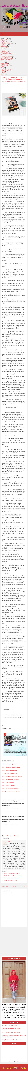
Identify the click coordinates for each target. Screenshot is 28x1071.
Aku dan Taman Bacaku (7, 58)
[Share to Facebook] (8, 838)
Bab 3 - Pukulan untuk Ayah (9, 770)
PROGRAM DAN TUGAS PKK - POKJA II (11, 1032)
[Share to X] (6, 838)
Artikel (3, 50)
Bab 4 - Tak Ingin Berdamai (10, 773)
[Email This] (4, 838)
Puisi (2, 41)
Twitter (17, 835)
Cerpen (3, 45)
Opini (2, 67)
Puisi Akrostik (5, 51)
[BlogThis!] (5, 838)
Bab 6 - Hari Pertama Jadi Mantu (10, 779)
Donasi (3, 71)
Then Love (4, 46)
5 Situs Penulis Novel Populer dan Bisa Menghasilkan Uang (11, 1029)
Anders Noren (11, 1067)
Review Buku (4, 52)
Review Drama (5, 55)
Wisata (3, 62)
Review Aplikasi (5, 65)
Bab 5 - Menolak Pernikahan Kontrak (12, 776)
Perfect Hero (4, 39)
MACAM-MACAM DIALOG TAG (9, 1025)
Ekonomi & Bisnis (6, 57)
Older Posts (24, 886)
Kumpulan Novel (6, 64)
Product (3, 75)
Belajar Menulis (5, 48)
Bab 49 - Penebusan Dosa (10, 880)
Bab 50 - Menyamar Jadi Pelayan (12, 878)
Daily (2, 68)
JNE (2, 74)
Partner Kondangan (6, 56)
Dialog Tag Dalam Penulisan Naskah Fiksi (12, 1039)
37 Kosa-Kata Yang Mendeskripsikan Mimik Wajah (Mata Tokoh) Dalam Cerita (14, 1036)
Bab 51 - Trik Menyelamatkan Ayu (12, 873)
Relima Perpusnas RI (7, 54)
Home (14, 886)
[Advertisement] (14, 942)
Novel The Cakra (6, 59)
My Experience (5, 42)
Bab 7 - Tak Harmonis (8, 782)
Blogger (17, 1061)
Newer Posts (4, 886)
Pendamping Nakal (6, 61)
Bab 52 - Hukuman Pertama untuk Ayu (13, 875)
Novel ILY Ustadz (6, 69)
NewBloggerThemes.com (8, 1068)
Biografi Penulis (5, 70)
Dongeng (3, 72)
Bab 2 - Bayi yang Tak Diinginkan (11, 767)
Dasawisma (4, 63)
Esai (2, 49)
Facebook (10, 835)
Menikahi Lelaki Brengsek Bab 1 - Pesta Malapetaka (12, 78)
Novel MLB (4, 44)
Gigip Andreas (23, 1068)
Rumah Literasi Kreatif (7, 43)
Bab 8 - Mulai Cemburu (8, 785)
